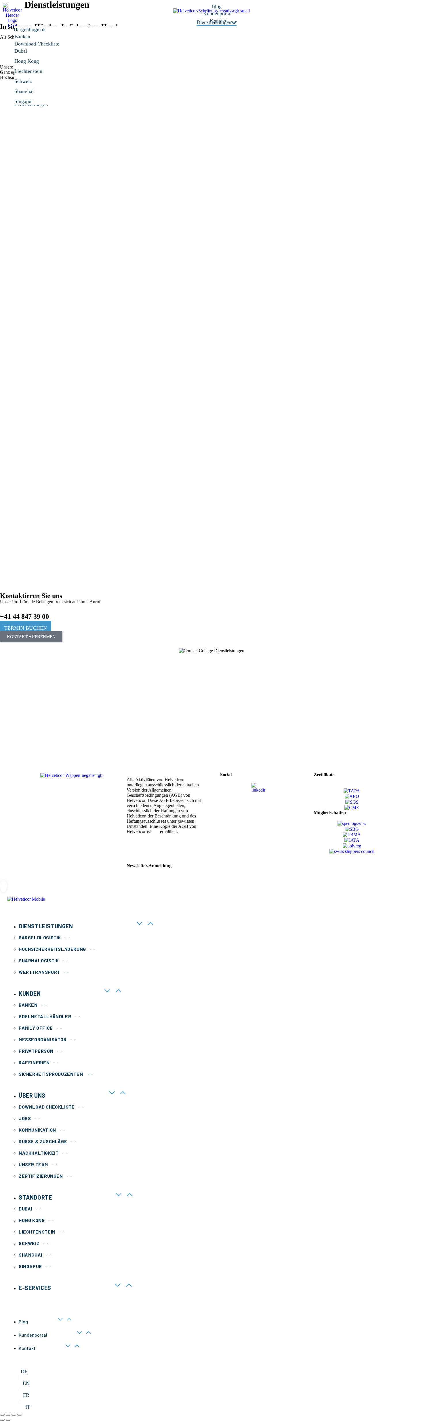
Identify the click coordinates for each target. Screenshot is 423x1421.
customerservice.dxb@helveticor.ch (140, 741)
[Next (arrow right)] (8, 1420)
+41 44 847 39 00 (24, 616)
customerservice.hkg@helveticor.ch (210, 741)
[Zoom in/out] (19, 1415)
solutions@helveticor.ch (59, 727)
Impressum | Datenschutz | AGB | (157, 845)
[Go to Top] (3, 886)
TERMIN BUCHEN (25, 628)
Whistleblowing (141, 850)
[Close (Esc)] (2, 1415)
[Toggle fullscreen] (14, 1415)
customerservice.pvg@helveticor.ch (350, 749)
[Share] (8, 1415)
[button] (36, 711)
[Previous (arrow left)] (2, 1420)
